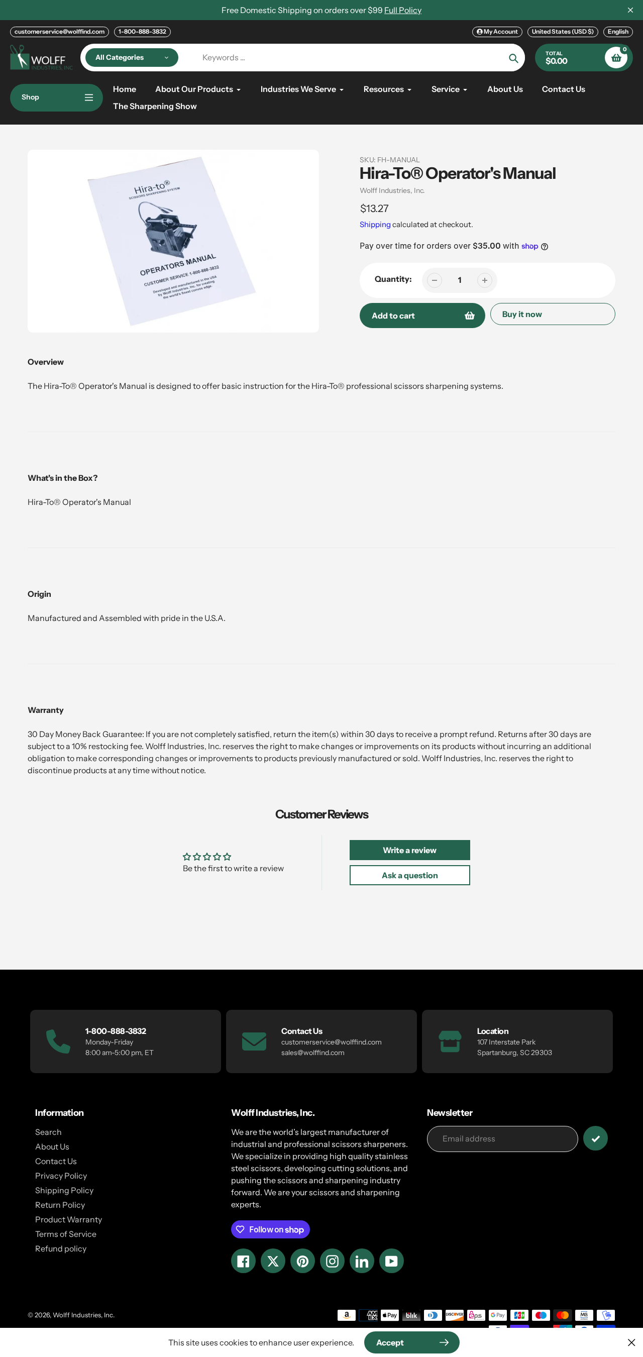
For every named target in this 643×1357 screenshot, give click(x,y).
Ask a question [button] (410, 875)
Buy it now (522, 314)
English (618, 31)
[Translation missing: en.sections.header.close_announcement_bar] (630, 10)
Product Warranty (68, 1219)
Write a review (410, 850)
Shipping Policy (64, 1190)
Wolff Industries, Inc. (392, 190)
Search (48, 1132)
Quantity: (393, 279)
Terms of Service (65, 1234)
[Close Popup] (631, 1342)
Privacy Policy (61, 1176)
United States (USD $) (563, 31)
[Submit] (595, 1138)
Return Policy (60, 1205)
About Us (52, 1146)
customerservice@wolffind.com (59, 31)
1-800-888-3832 (142, 31)
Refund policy (60, 1248)
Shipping (375, 224)
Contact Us (56, 1161)
